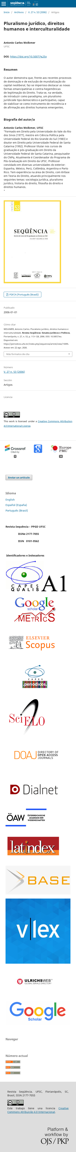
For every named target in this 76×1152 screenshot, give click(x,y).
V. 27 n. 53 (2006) (37, 12)
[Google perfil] (35, 621)
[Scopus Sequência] (32, 658)
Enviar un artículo (19, 477)
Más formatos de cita (17, 354)
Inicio (7, 12)
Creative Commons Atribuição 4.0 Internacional (38, 1110)
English (10, 499)
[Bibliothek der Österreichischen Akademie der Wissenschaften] (26, 825)
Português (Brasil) (17, 510)
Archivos (19, 12)
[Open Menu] (3, 3)
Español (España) (16, 505)
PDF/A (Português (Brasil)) (24, 294)
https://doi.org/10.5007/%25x (28, 56)
